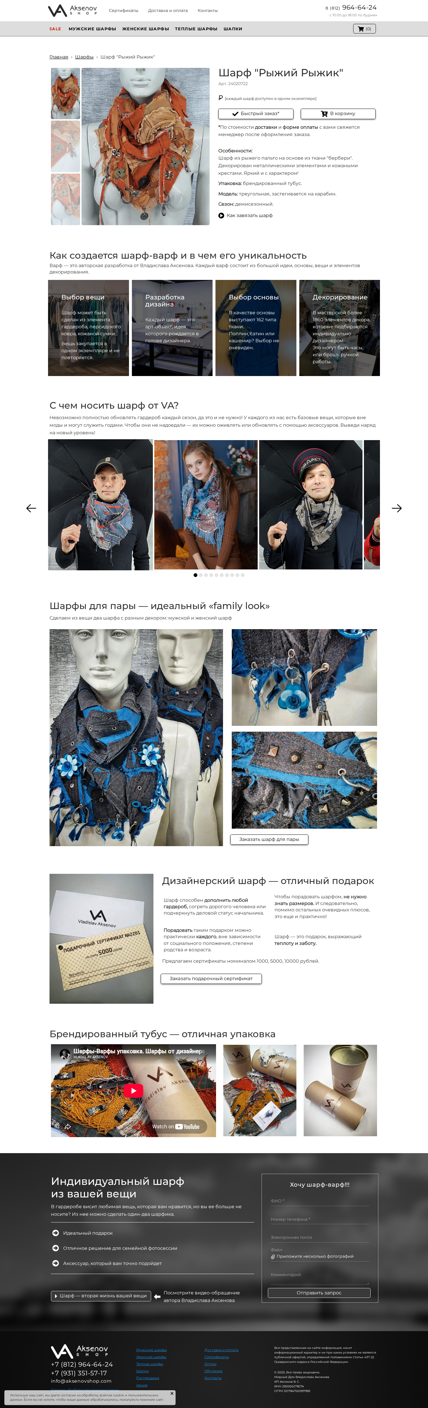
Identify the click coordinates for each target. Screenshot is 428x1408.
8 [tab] (232, 575)
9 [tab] (237, 575)
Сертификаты (216, 1357)
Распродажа (147, 1378)
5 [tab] (216, 575)
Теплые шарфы (149, 1364)
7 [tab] (227, 575)
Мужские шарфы (151, 1350)
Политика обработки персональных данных (85, 1390)
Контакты (213, 1378)
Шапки (142, 1371)
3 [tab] (206, 575)
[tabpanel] (100, 504)
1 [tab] (195, 575)
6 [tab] (222, 575)
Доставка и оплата (221, 1350)
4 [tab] (211, 575)
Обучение (213, 1371)
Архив (141, 1385)
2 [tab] (201, 575)
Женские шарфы (151, 1357)
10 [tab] (243, 575)
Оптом (210, 1364)
